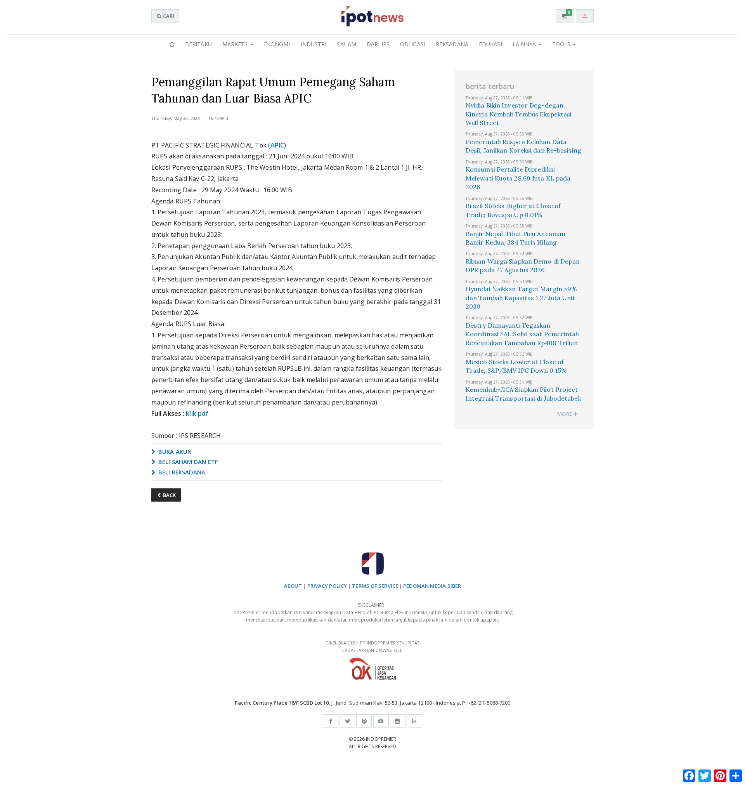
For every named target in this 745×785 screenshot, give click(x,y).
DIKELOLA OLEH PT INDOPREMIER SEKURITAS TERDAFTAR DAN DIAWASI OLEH (372, 646)
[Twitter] (347, 721)
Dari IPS (378, 44)
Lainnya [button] (525, 44)
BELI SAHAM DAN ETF (187, 461)
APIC (277, 145)
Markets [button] (235, 44)
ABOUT (293, 585)
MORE (565, 413)
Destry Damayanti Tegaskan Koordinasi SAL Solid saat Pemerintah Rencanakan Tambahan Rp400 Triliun (522, 334)
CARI (168, 15)
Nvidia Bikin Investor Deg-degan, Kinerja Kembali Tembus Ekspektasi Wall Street (519, 114)
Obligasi (412, 44)
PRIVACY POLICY (327, 585)
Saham (346, 44)
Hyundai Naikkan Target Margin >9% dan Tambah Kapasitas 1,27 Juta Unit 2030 (521, 297)
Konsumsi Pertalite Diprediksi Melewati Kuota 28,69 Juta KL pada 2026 (518, 178)
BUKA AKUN (174, 451)
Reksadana (452, 44)
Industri (314, 44)
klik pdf (197, 413)
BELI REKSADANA (181, 472)
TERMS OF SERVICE (375, 585)
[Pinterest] (364, 721)
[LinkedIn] (414, 721)
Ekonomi (277, 44)
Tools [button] (562, 44)
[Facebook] (330, 721)
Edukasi (490, 44)
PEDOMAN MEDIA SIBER (432, 585)
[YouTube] (381, 721)
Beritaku (198, 44)
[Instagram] (397, 721)
